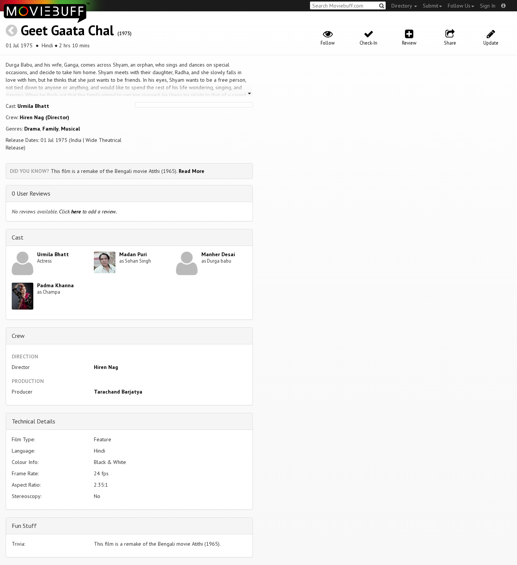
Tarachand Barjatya (118, 391)
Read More (191, 171)
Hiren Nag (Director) (44, 117)
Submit (430, 5)
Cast (17, 237)
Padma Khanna (55, 285)
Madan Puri (133, 254)
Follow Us (459, 5)
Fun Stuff (24, 525)
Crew (18, 335)
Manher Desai (218, 254)
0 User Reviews (31, 193)
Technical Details (33, 421)
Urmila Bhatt (33, 106)
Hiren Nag (106, 367)
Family (50, 128)
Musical (70, 128)
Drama (32, 128)
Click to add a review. (88, 211)
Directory (402, 5)
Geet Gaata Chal (67, 30)
